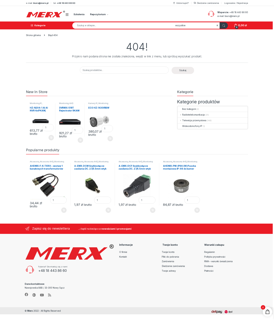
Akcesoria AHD (46, 161)
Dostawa (208, 266)
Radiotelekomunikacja (193, 114)
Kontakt (123, 256)
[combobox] (122, 25)
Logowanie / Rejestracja (236, 3)
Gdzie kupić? (182, 3)
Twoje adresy (169, 270)
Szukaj (182, 70)
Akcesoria (34, 161)
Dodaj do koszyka (49, 137)
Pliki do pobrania (170, 256)
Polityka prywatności (214, 256)
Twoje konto (168, 252)
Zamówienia (168, 261)
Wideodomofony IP (192, 126)
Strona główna (33, 35)
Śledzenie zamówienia (208, 3)
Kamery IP (93, 103)
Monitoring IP (36, 103)
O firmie (123, 252)
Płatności (208, 270)
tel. (64, 3)
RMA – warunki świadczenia (218, 261)
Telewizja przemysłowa (194, 120)
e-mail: (37, 3)
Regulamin (209, 252)
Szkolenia (79, 14)
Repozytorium (98, 14)
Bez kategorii (189, 109)
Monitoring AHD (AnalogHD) (66, 104)
